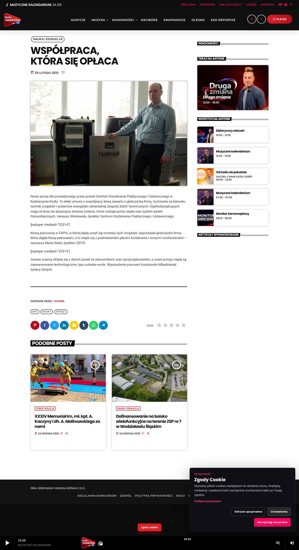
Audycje (209, 89)
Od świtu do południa (231, 172)
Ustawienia (279, 512)
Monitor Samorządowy (232, 214)
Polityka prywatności (207, 501)
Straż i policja (45, 408)
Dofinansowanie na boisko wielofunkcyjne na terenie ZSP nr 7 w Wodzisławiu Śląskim (148, 421)
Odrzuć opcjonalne (248, 512)
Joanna (58, 301)
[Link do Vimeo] (11, 20)
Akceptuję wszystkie (272, 522)
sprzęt (61, 311)
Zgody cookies (149, 527)
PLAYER (280, 19)
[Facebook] (291, 4)
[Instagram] (285, 4)
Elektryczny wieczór (230, 131)
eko (34, 311)
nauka (46, 311)
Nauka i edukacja (48, 39)
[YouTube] (280, 4)
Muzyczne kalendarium (233, 151)
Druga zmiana (217, 97)
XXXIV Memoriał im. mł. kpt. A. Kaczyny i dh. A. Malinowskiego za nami (67, 421)
